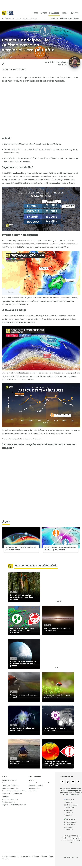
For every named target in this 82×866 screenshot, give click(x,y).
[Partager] (3, 64)
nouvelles (10, 18)
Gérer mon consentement (12, 794)
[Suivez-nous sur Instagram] (67, 782)
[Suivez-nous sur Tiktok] (78, 782)
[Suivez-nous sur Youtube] (73, 782)
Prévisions (26, 18)
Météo (18, 18)
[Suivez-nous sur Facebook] (62, 782)
